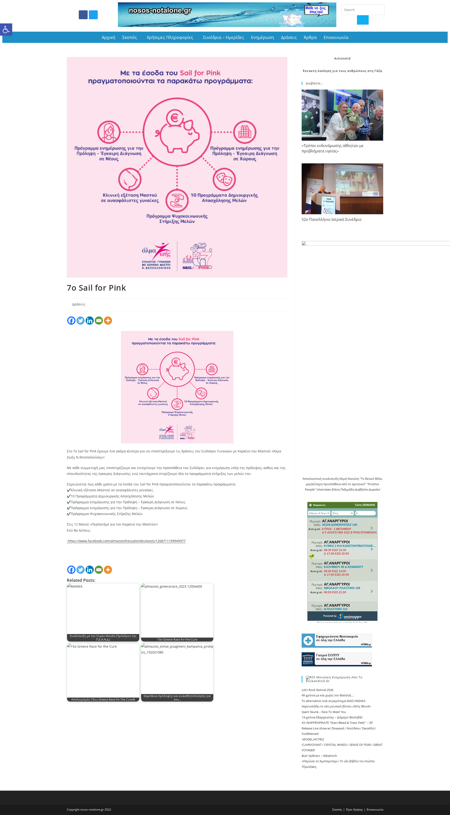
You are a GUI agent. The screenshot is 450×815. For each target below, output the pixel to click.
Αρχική (108, 37)
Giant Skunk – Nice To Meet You (324, 712)
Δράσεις (289, 37)
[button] (6, 29)
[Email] (99, 320)
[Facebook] (83, 14)
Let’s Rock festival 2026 (317, 690)
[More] (108, 320)
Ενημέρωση (262, 37)
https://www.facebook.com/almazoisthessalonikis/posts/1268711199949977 (127, 541)
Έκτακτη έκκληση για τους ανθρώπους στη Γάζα (342, 71)
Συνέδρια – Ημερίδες (223, 37)
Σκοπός (129, 37)
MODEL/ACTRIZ (313, 739)
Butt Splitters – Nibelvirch (319, 756)
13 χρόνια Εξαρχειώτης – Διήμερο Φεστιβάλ (332, 717)
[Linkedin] (90, 320)
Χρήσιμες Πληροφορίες (170, 37)
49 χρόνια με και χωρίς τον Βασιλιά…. (328, 695)
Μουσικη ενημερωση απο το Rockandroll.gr (334, 679)
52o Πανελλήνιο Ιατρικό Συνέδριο (332, 219)
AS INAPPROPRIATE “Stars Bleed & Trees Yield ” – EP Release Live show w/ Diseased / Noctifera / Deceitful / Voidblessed (339, 728)
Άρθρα (310, 37)
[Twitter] (93, 14)
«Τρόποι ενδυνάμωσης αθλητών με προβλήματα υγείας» (333, 148)
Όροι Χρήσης (354, 809)
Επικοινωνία (336, 37)
